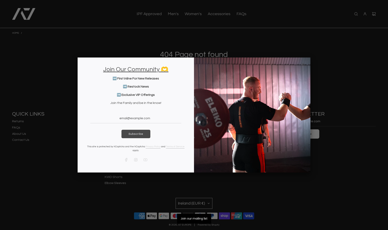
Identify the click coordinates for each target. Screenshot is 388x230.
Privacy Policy (153, 146)
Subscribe (136, 134)
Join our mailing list (194, 218)
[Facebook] (126, 159)
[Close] (302, 64)
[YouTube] (145, 159)
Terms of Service (175, 146)
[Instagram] (135, 159)
